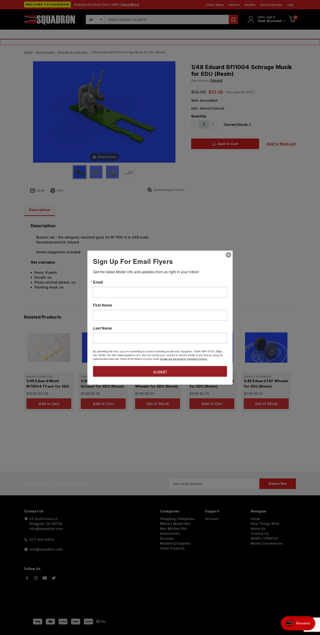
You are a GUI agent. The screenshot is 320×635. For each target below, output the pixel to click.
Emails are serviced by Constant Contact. (184, 358)
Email (98, 282)
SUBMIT (160, 371)
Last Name (102, 328)
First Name (102, 305)
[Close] (228, 255)
